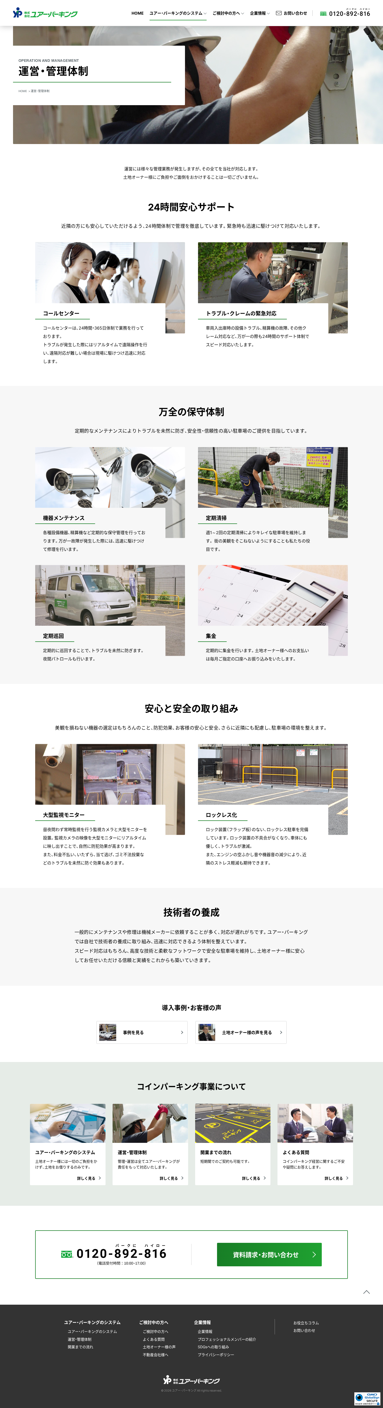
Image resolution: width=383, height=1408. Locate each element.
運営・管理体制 (79, 1339)
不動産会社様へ (155, 1354)
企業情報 (205, 1331)
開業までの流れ (80, 1346)
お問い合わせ (295, 13)
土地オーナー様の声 (159, 1346)
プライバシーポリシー (216, 1354)
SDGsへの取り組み (213, 1346)
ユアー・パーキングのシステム (92, 1331)
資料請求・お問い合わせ (266, 1254)
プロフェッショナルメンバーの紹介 (227, 1339)
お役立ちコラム (306, 1322)
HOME (138, 13)
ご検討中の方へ (155, 1331)
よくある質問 (154, 1339)
